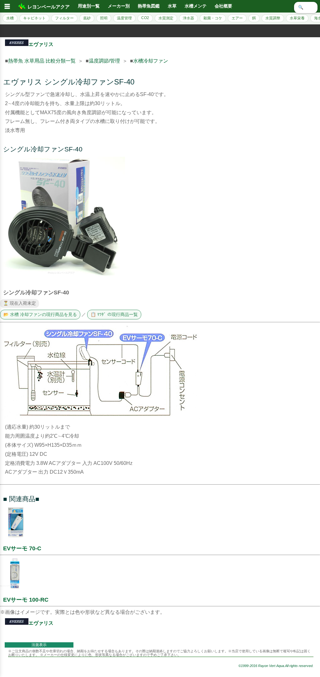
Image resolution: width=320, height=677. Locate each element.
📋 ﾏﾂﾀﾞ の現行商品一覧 (114, 314)
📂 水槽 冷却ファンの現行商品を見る (40, 314)
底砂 (87, 18)
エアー (237, 18)
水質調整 (272, 18)
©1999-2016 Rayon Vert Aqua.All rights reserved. (275, 666)
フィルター (64, 18)
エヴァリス (40, 44)
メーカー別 (119, 6)
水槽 (10, 18)
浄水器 (188, 18)
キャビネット (34, 18)
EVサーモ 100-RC (25, 600)
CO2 (145, 18)
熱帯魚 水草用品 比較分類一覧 (42, 61)
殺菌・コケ (212, 18)
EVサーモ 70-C (22, 548)
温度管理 (124, 18)
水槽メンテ (196, 6)
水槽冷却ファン (150, 61)
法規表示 (39, 645)
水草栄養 (297, 18)
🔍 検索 (305, 7)
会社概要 (223, 6)
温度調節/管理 (104, 61)
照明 (104, 18)
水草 (172, 6)
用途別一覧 (89, 6)
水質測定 (165, 18)
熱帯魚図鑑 (149, 6)
